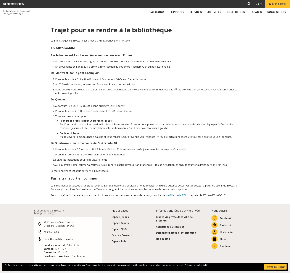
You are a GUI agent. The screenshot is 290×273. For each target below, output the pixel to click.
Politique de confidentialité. (196, 265)
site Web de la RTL (176, 195)
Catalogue (157, 12)
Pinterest (225, 225)
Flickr (223, 239)
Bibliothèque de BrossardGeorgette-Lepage (16, 12)
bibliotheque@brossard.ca (58, 239)
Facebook (225, 218)
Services (196, 12)
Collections (236, 12)
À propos (177, 12)
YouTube (225, 246)
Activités (214, 12)
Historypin (226, 232)
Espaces (256, 12)
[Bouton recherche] (249, 4)
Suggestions (276, 12)
